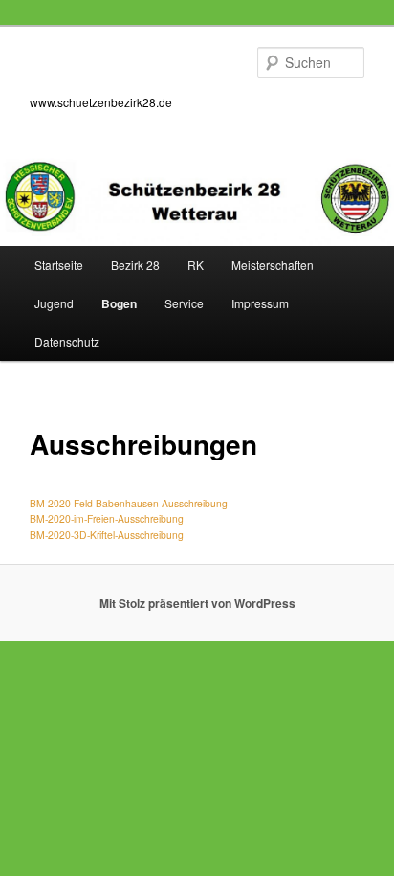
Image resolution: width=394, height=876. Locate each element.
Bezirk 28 (135, 265)
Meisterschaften (272, 265)
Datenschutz (66, 341)
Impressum (260, 303)
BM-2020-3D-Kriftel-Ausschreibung (107, 535)
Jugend (54, 303)
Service (184, 303)
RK (195, 265)
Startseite (58, 265)
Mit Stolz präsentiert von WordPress (197, 603)
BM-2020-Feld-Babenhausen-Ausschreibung (129, 503)
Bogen (119, 303)
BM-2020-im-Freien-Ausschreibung (107, 518)
